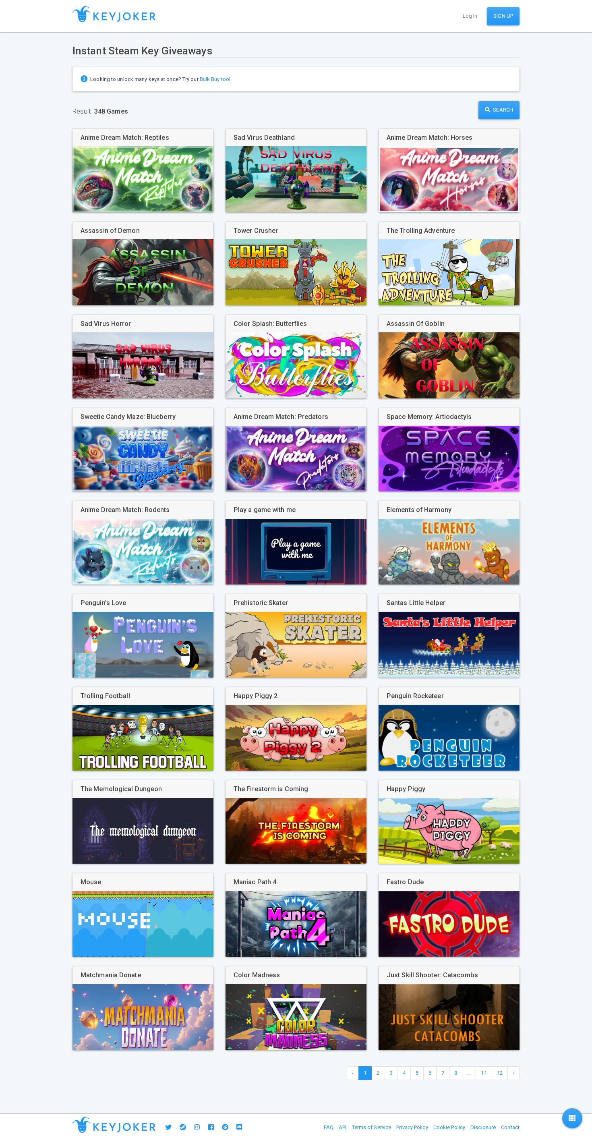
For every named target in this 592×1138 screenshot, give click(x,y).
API (342, 1127)
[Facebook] (211, 1127)
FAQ (328, 1127)
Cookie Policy (449, 1127)
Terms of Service (371, 1127)
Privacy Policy (412, 1127)
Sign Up (503, 16)
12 (500, 1073)
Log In (470, 16)
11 (483, 1073)
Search (502, 110)
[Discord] (239, 1127)
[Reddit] (225, 1127)
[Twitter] (168, 1127)
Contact (510, 1127)
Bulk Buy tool (215, 79)
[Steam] (183, 1127)
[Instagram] (197, 1127)
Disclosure (483, 1127)
